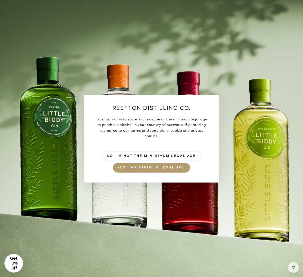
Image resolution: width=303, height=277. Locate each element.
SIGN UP (180, 181)
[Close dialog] (232, 85)
